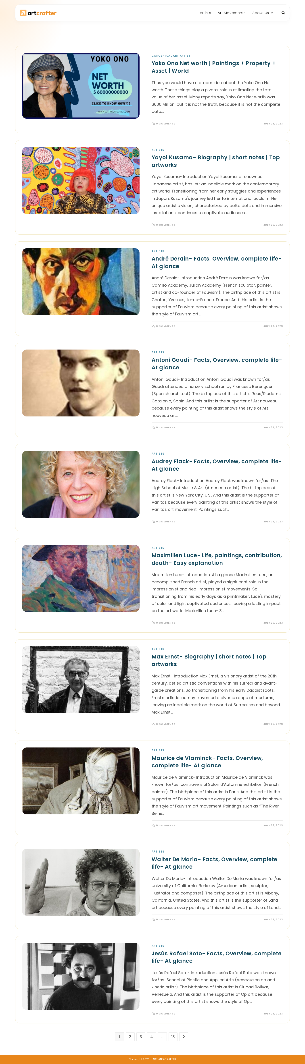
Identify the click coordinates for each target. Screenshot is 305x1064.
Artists (158, 150)
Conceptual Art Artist (171, 56)
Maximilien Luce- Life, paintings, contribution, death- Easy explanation (217, 559)
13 (173, 1036)
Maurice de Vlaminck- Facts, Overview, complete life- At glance (207, 761)
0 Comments (165, 123)
